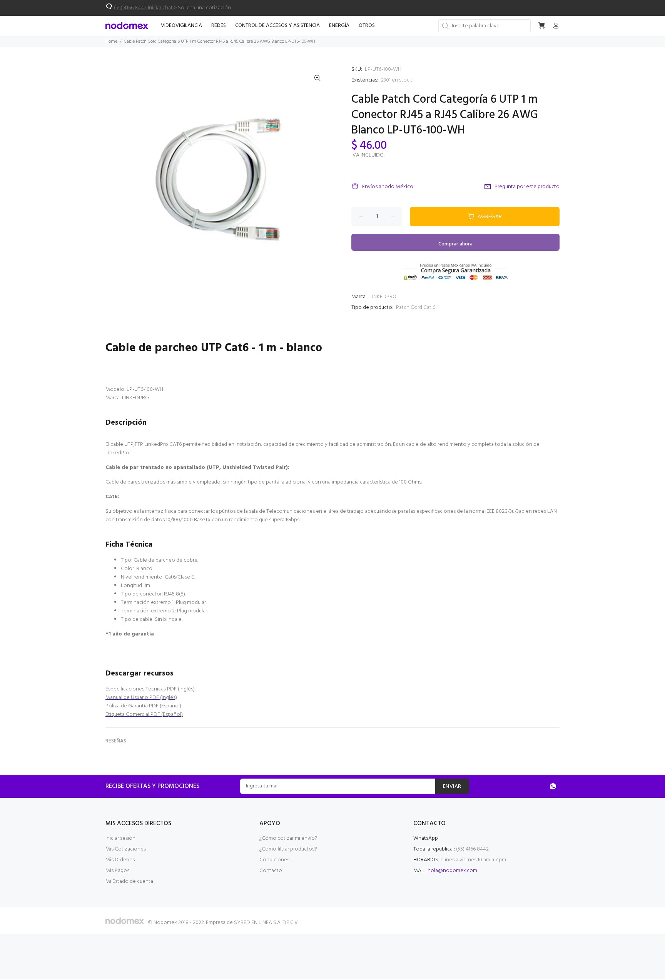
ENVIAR (452, 786)
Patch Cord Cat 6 (415, 307)
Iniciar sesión (120, 838)
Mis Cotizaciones (125, 849)
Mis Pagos (117, 870)
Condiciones (274, 860)
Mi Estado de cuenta (129, 881)
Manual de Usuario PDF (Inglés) (141, 697)
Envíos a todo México (387, 186)
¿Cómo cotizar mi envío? (288, 838)
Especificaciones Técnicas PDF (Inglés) (150, 689)
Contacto (270, 870)
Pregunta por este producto (527, 186)
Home (111, 41)
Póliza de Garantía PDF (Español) (143, 706)
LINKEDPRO (382, 296)
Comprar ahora (455, 244)
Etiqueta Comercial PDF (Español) (144, 714)
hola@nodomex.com (452, 870)
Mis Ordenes (120, 860)
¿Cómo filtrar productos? (288, 849)
